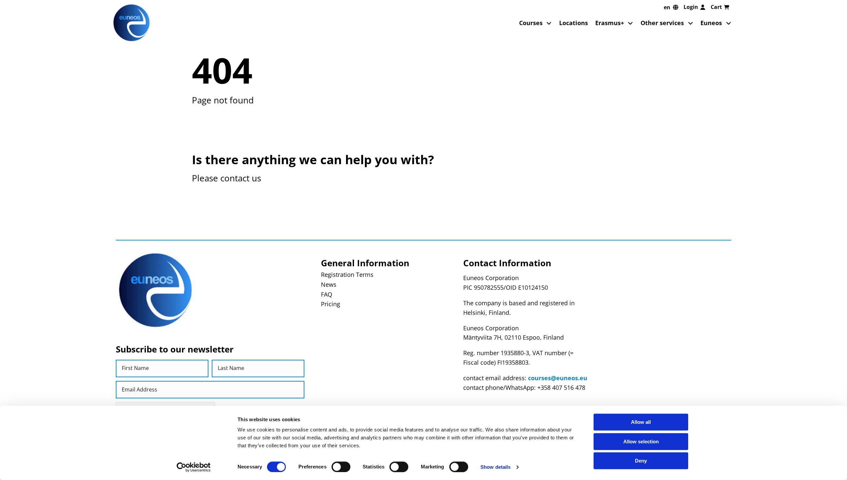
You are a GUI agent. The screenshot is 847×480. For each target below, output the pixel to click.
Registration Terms (347, 274)
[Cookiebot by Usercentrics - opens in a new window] (194, 467)
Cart (716, 7)
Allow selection (641, 441)
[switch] (341, 467)
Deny (641, 460)
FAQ (326, 294)
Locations (573, 23)
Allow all (641, 422)
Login (691, 7)
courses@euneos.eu (557, 378)
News (328, 284)
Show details (495, 467)
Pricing (330, 304)
